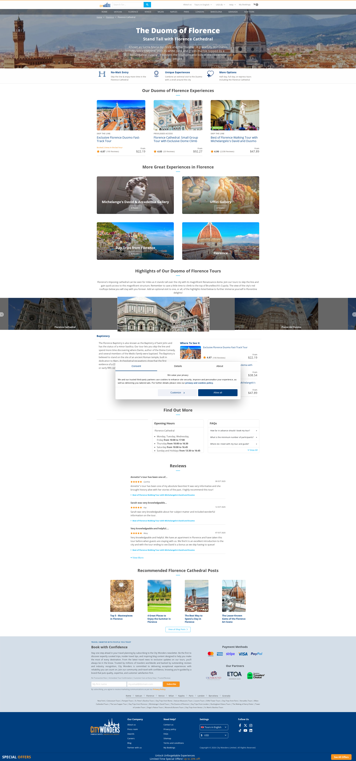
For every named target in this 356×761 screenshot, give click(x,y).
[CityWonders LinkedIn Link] (251, 730)
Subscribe (171, 684)
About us (187, 5)
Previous (2, 314)
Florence (133, 11)
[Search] (147, 4)
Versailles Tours (246, 701)
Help (231, 4)
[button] (214, 727)
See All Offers (341, 757)
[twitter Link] (245, 725)
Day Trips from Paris (230, 701)
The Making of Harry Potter (242, 704)
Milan (161, 11)
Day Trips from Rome (164, 701)
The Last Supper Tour (118, 704)
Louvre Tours (199, 701)
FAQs (166, 734)
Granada (233, 11)
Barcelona (216, 11)
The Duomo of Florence (180, 704)
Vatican (118, 11)
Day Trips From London (200, 704)
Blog (129, 743)
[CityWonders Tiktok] (240, 730)
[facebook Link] (240, 725)
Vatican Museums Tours (183, 701)
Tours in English (201, 4)
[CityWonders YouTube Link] (245, 730)
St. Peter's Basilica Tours (144, 701)
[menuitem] (187, 4)
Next (354, 314)
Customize (175, 392)
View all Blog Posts (177, 629)
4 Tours (134, 208)
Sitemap (167, 738)
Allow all (218, 392)
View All (254, 450)
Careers (131, 738)
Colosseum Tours (113, 701)
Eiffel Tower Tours (213, 701)
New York (249, 11)
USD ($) (219, 4)
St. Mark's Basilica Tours (213, 707)
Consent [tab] (136, 366)
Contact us (168, 724)
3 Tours (134, 253)
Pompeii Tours (127, 701)
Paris (186, 11)
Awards (130, 734)
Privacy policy (170, 729)
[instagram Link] (251, 725)
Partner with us (134, 747)
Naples (173, 11)
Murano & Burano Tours (174, 707)
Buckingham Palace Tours (221, 704)
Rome (104, 11)
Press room (132, 729)
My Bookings (245, 5)
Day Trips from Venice (193, 707)
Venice (148, 11)
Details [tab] (178, 366)
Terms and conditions (174, 743)
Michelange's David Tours (159, 704)
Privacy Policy (159, 689)
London (200, 11)
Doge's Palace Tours (155, 707)
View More (138, 557)
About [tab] (219, 366)
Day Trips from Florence (138, 704)
